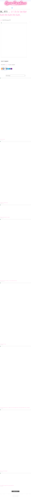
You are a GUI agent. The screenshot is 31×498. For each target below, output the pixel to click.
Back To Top (15, 491)
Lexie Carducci (15, 3)
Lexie (1, 20)
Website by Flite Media (15, 496)
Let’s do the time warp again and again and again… (13, 13)
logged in (6, 64)
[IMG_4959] (14, 23)
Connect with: (4, 67)
